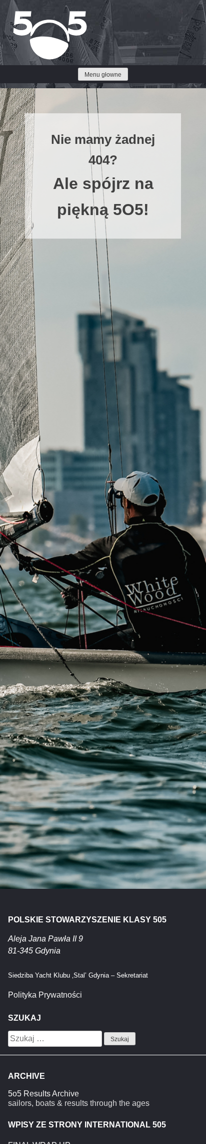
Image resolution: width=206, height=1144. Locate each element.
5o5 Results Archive (43, 1093)
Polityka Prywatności (45, 995)
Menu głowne (103, 74)
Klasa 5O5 (30, 15)
